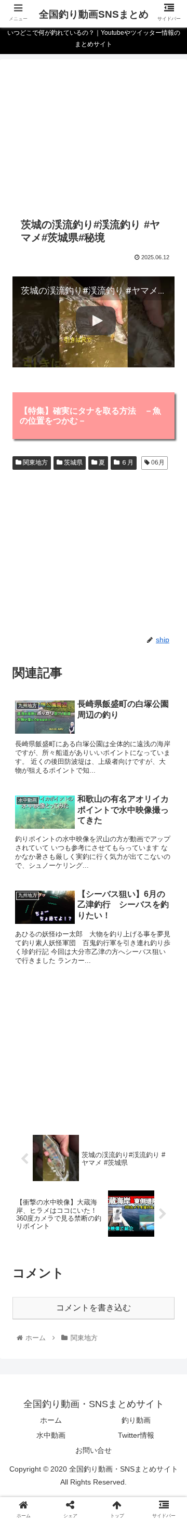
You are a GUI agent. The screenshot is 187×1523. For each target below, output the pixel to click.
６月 (126, 462)
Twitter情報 (136, 1435)
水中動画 (50, 1435)
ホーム (51, 1420)
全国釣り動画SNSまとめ (94, 14)
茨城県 (72, 462)
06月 (157, 462)
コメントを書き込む (93, 1307)
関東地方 (34, 462)
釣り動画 (136, 1420)
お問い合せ (93, 1450)
